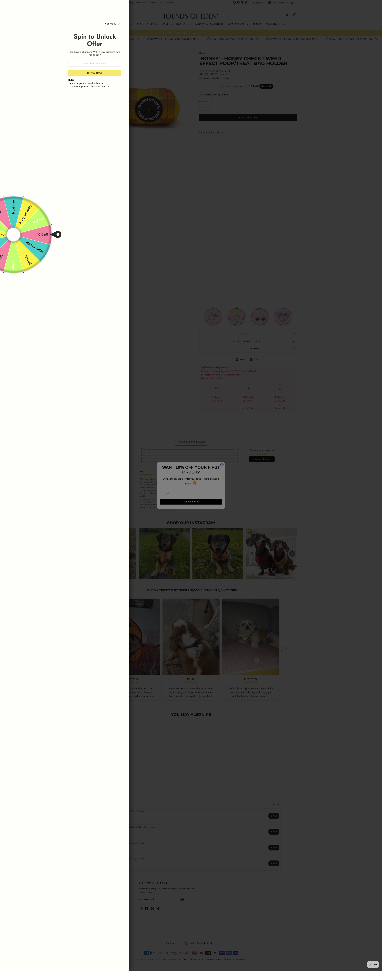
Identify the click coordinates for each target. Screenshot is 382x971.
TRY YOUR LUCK (95, 72)
